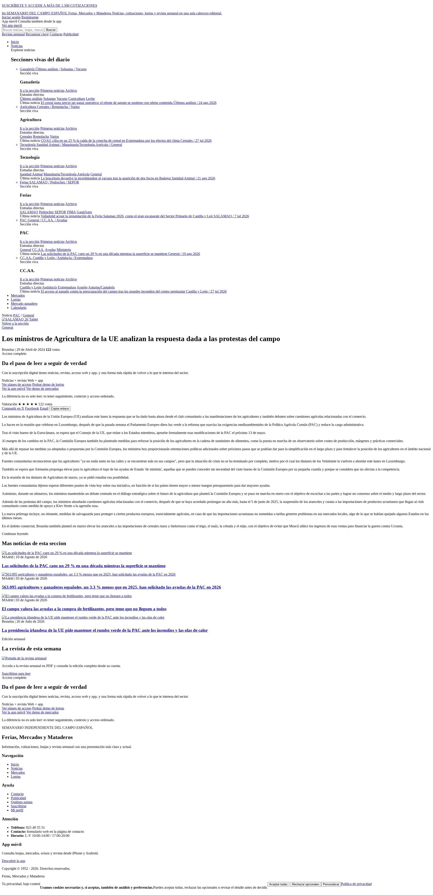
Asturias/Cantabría (101, 287)
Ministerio (64, 250)
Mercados (18, 295)
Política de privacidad (356, 884)
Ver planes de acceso (16, 384)
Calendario (18, 308)
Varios (54, 136)
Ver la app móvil (13, 388)
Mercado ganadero (24, 303)
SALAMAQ (29, 212)
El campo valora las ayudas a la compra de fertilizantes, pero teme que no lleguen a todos (84, 608)
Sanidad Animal (31, 174)
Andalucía (49, 287)
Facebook (32, 408)
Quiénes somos (21, 802)
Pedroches (46, 212)
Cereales (26, 136)
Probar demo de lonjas (48, 384)
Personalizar (331, 884)
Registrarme (30, 17)
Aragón (82, 287)
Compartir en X (13, 408)
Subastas (49, 99)
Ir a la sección (29, 90)
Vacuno (62, 99)
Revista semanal (13, 34)
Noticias (17, 46)
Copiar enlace (60, 408)
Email (44, 408)
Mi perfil (17, 810)
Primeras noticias (52, 90)
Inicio (15, 42)
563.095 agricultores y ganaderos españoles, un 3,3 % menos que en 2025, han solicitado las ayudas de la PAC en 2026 (111, 587)
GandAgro (84, 212)
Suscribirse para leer (16, 673)
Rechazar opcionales (305, 884)
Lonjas (16, 299)
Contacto (56, 34)
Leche (90, 99)
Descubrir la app (13, 861)
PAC (16, 315)
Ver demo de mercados (42, 388)
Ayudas (50, 250)
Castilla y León (30, 287)
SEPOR (60, 212)
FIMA (71, 212)
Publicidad (70, 34)
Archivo (71, 90)
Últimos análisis (31, 99)
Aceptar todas (278, 884)
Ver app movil (12, 25)
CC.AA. (38, 250)
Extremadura (67, 287)
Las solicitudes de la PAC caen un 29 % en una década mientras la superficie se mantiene (84, 565)
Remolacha (41, 136)
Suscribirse (18, 806)
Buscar (50, 30)
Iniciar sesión (11, 17)
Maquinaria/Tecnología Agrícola (67, 174)
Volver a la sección (15, 323)
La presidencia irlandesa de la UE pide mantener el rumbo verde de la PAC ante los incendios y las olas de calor (105, 630)
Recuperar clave (37, 34)
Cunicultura (76, 99)
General (96, 174)
